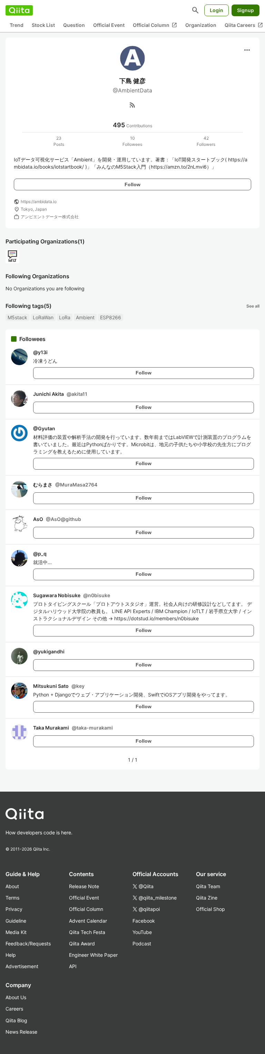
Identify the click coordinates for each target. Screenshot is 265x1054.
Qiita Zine (206, 898)
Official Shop (210, 909)
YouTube (142, 932)
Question (74, 25)
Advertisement (22, 966)
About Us (16, 997)
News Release (21, 1032)
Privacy (14, 909)
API (73, 966)
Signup (245, 10)
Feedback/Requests (28, 943)
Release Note (84, 886)
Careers (14, 1009)
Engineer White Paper (93, 955)
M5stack (17, 317)
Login (216, 10)
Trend (16, 25)
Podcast (141, 943)
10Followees (132, 141)
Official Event (109, 25)
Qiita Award (82, 943)
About (12, 886)
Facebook (143, 921)
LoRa (64, 317)
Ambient (85, 317)
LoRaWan (43, 317)
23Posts (58, 141)
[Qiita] (19, 10)
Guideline (16, 921)
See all (252, 306)
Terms (12, 898)
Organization (200, 25)
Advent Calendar (88, 921)
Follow (132, 184)
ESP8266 (110, 317)
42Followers (206, 141)
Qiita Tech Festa (87, 932)
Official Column (155, 25)
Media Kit (16, 932)
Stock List (43, 25)
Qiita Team (208, 886)
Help (11, 955)
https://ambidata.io (39, 201)
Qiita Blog (16, 1020)
